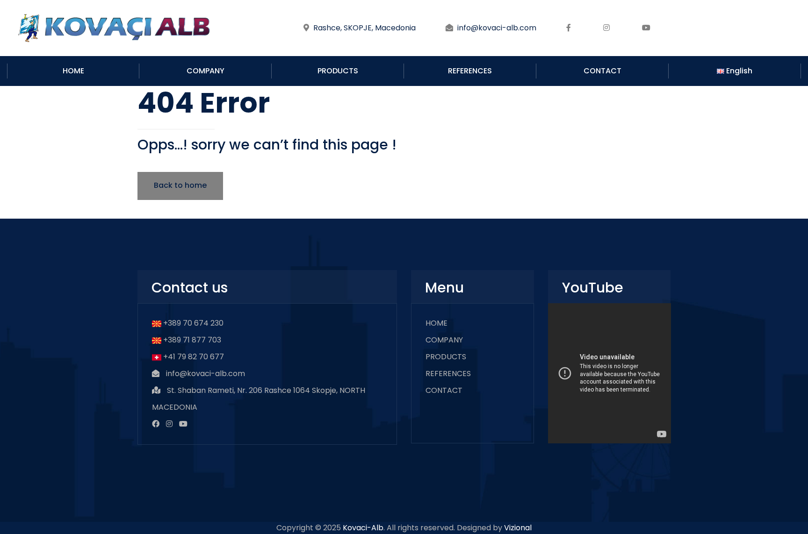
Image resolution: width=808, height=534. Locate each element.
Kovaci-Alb (363, 527)
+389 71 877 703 (192, 340)
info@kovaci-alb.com (496, 27)
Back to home (180, 185)
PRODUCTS (337, 70)
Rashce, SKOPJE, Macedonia (364, 27)
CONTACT (602, 70)
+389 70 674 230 (193, 323)
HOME (73, 70)
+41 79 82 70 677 (193, 356)
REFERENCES (470, 70)
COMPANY (205, 70)
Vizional (518, 527)
